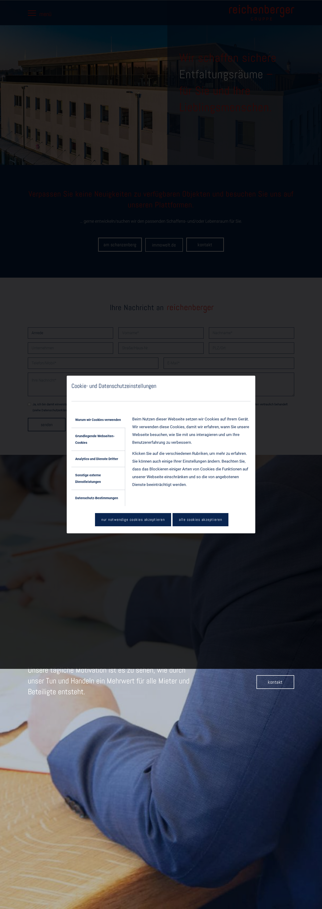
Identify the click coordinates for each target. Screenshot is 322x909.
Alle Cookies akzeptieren (200, 519)
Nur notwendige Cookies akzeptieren (133, 519)
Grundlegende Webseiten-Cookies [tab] (95, 439)
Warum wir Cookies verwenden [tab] (98, 420)
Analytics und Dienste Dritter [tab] (96, 459)
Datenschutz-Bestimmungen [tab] (96, 498)
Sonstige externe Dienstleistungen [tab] (88, 478)
